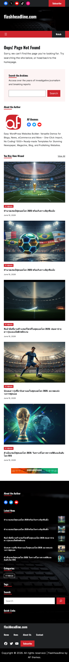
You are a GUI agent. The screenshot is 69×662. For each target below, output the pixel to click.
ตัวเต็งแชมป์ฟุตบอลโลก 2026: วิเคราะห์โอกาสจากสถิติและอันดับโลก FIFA (34, 454)
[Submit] (60, 600)
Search (54, 93)
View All (61, 156)
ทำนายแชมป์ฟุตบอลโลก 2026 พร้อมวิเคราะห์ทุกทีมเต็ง (29, 210)
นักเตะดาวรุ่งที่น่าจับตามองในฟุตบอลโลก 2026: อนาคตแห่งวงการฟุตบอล (32, 392)
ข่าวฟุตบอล (9, 206)
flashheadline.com (20, 16)
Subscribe (27, 643)
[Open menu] (6, 34)
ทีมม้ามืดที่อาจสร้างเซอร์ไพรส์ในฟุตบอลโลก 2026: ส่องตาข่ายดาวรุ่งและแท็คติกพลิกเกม (32, 330)
